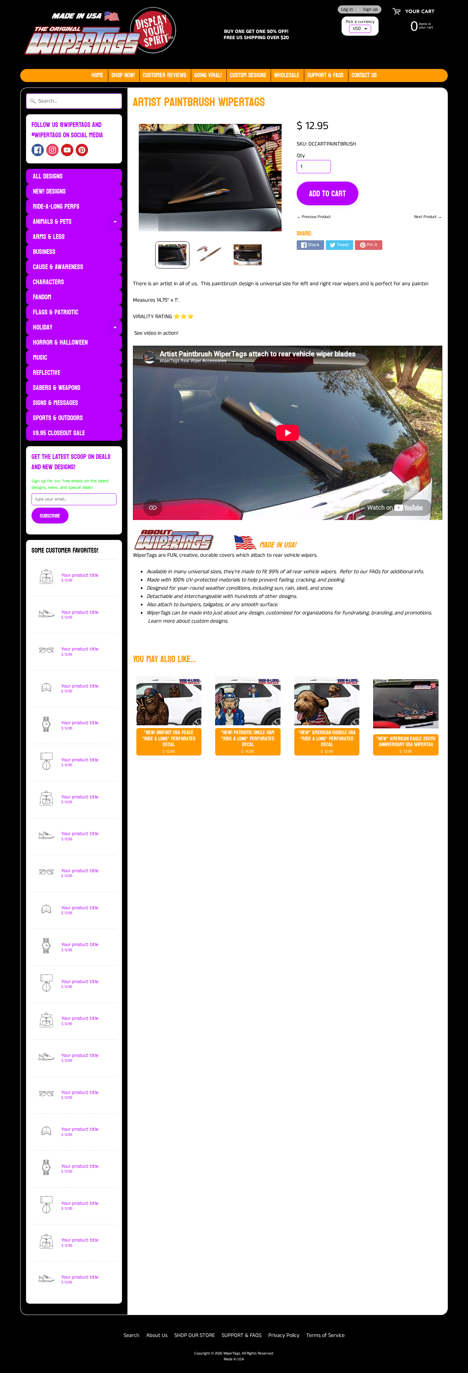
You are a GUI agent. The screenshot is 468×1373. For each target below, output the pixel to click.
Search (131, 1335)
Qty (301, 156)
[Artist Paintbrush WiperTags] (172, 255)
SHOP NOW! (123, 75)
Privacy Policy (283, 1335)
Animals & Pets (77, 222)
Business (44, 252)
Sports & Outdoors (58, 418)
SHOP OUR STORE (194, 1335)
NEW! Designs (49, 191)
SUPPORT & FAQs (325, 75)
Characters (48, 282)
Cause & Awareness (58, 267)
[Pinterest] (82, 150)
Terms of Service (325, 1335)
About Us (157, 1335)
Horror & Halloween (60, 342)
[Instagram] (52, 150)
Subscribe (50, 516)
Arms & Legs (49, 237)
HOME (97, 75)
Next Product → (428, 217)
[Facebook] (38, 150)
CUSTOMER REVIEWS (164, 75)
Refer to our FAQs (360, 572)
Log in (347, 9)
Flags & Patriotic (55, 312)
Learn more (161, 621)
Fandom (42, 297)
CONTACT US (364, 75)
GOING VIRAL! (208, 75)
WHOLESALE (286, 75)
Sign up (370, 9)
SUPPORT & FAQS (241, 1335)
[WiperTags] (98, 34)
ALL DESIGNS (48, 176)
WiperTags (231, 1353)
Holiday (77, 328)
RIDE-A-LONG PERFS (56, 206)
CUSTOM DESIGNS (248, 75)
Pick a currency (360, 21)
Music (40, 357)
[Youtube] (67, 150)
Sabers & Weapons (57, 388)
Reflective (46, 373)
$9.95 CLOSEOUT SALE (59, 433)
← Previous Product (314, 217)
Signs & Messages (55, 403)
